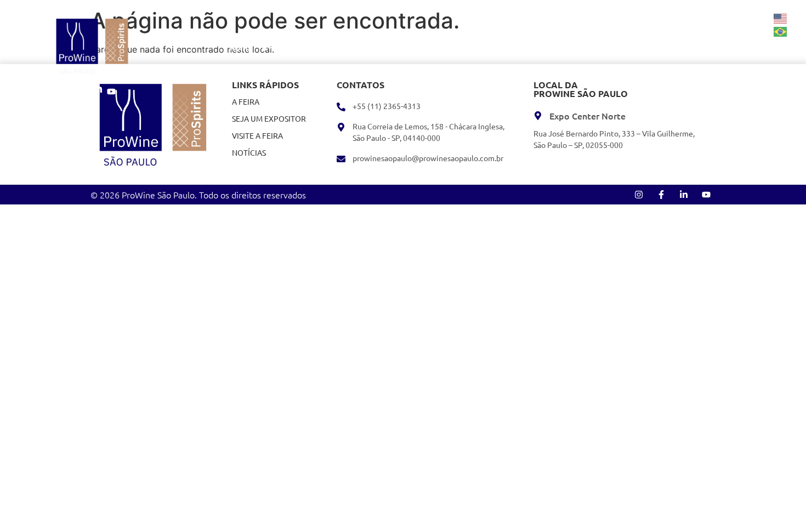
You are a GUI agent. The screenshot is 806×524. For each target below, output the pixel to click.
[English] (781, 17)
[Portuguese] (781, 30)
